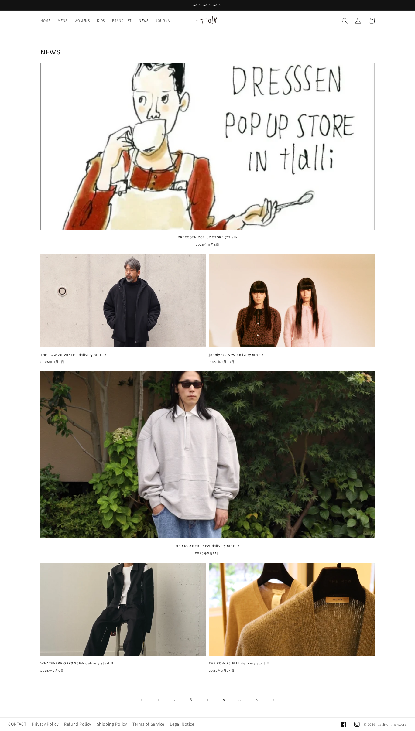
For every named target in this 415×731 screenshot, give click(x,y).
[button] (345, 20)
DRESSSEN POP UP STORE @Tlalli (207, 237)
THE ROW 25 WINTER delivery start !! (73, 355)
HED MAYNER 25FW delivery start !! (207, 546)
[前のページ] (142, 699)
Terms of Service (148, 724)
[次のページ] (273, 699)
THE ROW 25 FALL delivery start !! (239, 663)
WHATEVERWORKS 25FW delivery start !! (76, 663)
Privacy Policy (45, 724)
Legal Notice (182, 724)
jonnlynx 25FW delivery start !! (237, 355)
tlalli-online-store (391, 724)
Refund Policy (77, 724)
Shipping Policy (112, 724)
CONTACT (17, 724)
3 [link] (191, 699)
